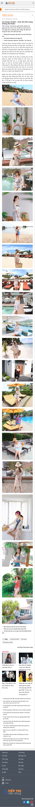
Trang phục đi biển (8, 642)
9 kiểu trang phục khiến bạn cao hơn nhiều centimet (17, 710)
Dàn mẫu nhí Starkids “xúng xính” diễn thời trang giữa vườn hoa (25, 667)
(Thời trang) (5, 26)
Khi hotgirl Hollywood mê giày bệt (13, 38)
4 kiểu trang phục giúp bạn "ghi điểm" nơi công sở (17, 40)
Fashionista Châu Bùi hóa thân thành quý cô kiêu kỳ (17, 698)
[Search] (33, 3)
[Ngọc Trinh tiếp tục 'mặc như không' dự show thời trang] (9, 682)
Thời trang (7, 15)
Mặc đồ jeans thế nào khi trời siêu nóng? (15, 626)
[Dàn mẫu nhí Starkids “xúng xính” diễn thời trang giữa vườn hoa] (26, 663)
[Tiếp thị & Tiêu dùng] (10, 3)
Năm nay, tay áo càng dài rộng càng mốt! (15, 629)
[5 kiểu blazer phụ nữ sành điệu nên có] (9, 663)
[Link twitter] (27, 803)
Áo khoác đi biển (14, 639)
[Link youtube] (24, 803)
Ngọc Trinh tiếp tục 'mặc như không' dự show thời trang (9, 686)
